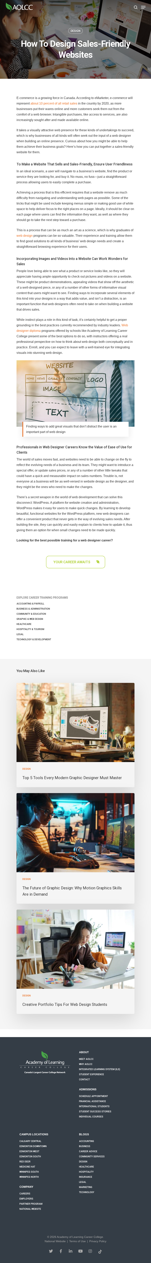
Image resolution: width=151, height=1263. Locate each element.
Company (26, 1186)
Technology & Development (34, 639)
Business (84, 1146)
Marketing (85, 1187)
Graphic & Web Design (30, 619)
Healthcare (24, 624)
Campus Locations (33, 1134)
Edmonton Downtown (33, 1146)
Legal (20, 634)
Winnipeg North (29, 1177)
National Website (30, 1209)
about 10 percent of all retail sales (53, 103)
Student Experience (91, 1074)
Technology (86, 1192)
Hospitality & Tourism (30, 629)
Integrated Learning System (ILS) (99, 1069)
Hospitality (86, 1171)
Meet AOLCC (86, 1059)
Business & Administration (33, 608)
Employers (26, 1198)
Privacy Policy (97, 1241)
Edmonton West (29, 1151)
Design (75, 30)
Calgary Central (30, 1141)
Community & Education (31, 614)
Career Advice (88, 1151)
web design (25, 235)
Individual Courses (91, 1116)
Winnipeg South (29, 1171)
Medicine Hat (27, 1166)
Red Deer (24, 1161)
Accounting (86, 1141)
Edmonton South (30, 1156)
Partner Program (30, 1203)
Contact (84, 1079)
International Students (94, 1106)
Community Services (92, 1156)
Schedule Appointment (93, 1096)
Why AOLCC (85, 1064)
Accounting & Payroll (30, 603)
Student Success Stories (95, 1111)
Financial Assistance (92, 1101)
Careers (24, 1193)
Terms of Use (77, 1241)
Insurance (85, 1177)
